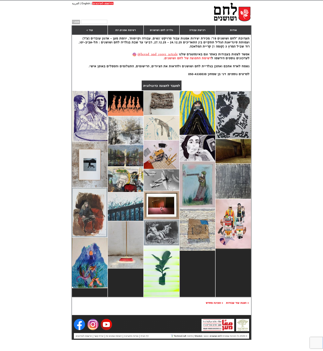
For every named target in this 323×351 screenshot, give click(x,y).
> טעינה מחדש (214, 302)
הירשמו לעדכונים (103, 3)
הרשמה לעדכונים (84, 336)
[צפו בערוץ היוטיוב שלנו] (106, 324)
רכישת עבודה (197, 30)
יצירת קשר (99, 336)
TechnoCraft (180, 336)
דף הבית (145, 336)
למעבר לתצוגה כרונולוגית (161, 86)
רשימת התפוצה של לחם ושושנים (187, 58)
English (85, 3)
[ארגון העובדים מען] (218, 329)
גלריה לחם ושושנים (161, 30)
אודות (233, 30)
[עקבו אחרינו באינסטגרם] (93, 324)
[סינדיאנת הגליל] (242, 329)
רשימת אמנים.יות (125, 30)
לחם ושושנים (232, 11)
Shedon (198, 336)
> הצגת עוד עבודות (237, 302)
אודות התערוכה (131, 336)
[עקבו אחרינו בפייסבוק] (79, 324)
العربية (75, 3)
